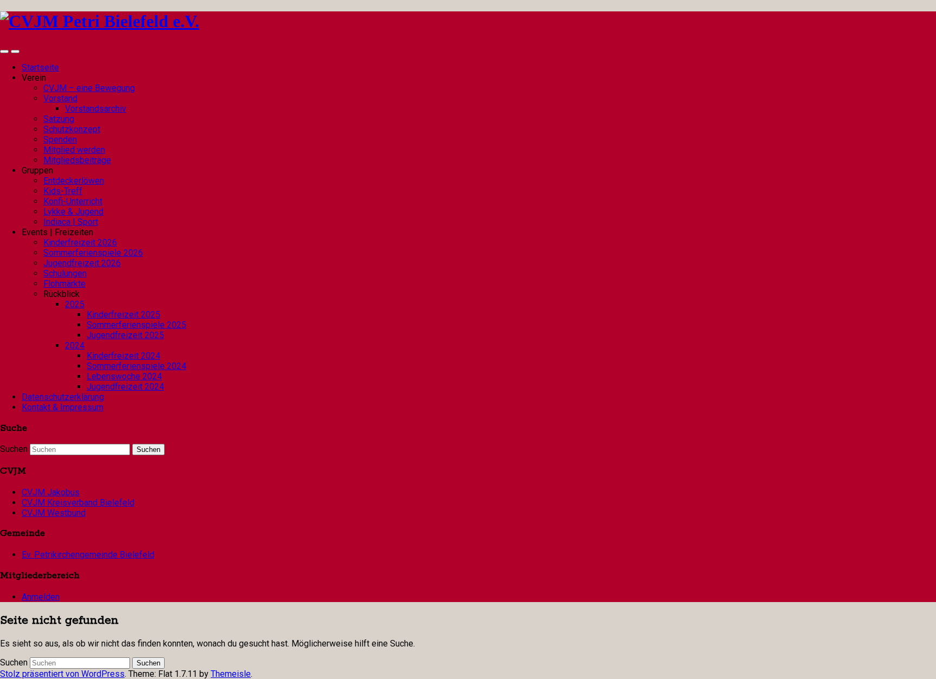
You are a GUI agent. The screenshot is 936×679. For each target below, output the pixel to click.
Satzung (58, 119)
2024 (74, 345)
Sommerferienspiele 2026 (93, 253)
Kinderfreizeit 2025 (123, 314)
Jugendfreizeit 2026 (82, 263)
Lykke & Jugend (73, 211)
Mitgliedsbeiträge (77, 160)
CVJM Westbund (54, 513)
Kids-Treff (62, 191)
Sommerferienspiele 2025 (136, 325)
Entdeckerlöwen (73, 181)
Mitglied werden (74, 150)
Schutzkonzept (71, 129)
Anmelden (41, 597)
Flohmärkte (64, 284)
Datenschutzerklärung (63, 397)
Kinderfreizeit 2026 (80, 242)
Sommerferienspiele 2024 (136, 366)
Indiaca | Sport (70, 222)
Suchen (14, 449)
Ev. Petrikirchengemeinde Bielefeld (88, 554)
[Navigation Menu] (15, 51)
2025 (74, 304)
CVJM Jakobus (51, 492)
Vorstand (60, 98)
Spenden (60, 139)
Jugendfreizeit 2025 (125, 335)
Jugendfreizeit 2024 (125, 386)
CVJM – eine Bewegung (89, 88)
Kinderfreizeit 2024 (123, 356)
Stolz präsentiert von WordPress (62, 674)
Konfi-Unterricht (72, 201)
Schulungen (65, 273)
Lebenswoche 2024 (124, 376)
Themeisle (231, 674)
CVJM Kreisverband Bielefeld (78, 502)
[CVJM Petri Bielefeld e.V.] (99, 21)
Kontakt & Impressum (62, 407)
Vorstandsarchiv (95, 109)
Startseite (40, 67)
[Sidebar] (4, 51)
